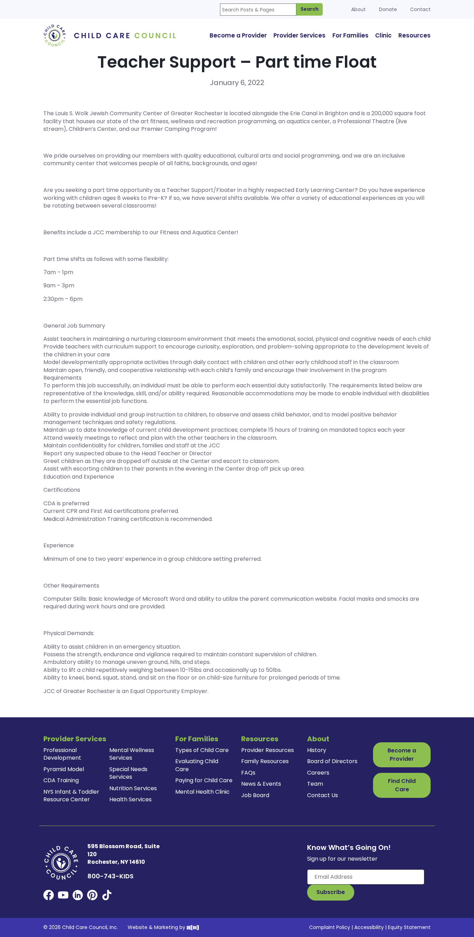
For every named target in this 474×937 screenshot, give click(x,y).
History (316, 750)
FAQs (248, 773)
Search (310, 9)
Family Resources (265, 761)
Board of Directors (332, 761)
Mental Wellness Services (131, 754)
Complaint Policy (329, 927)
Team (315, 784)
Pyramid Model (63, 769)
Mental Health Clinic (202, 792)
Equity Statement (409, 927)
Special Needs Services (128, 773)
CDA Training (61, 780)
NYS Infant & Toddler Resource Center (71, 795)
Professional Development (62, 754)
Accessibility (369, 927)
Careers (318, 773)
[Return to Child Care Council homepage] (112, 35)
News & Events (261, 784)
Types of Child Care (202, 750)
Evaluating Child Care (196, 765)
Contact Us (322, 795)
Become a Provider (402, 754)
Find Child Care (402, 785)
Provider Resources (267, 750)
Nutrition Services (133, 788)
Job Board (255, 795)
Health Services (130, 799)
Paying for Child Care (203, 780)
